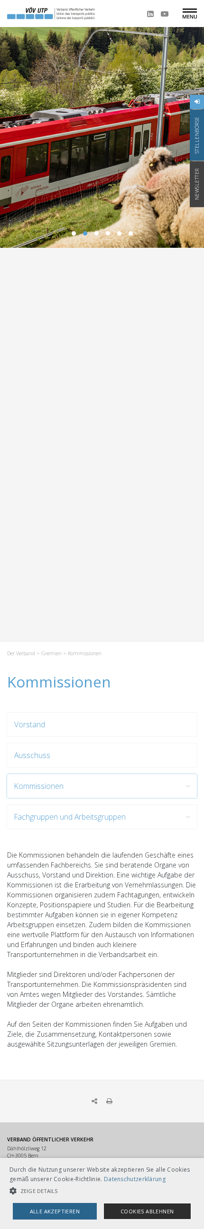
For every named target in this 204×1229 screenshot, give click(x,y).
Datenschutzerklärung (135, 1179)
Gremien (51, 653)
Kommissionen (39, 786)
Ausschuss (32, 755)
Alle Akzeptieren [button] (55, 1211)
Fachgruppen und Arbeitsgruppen (70, 817)
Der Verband (21, 653)
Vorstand (29, 724)
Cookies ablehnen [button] (147, 1211)
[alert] (102, 1193)
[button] (102, 1191)
